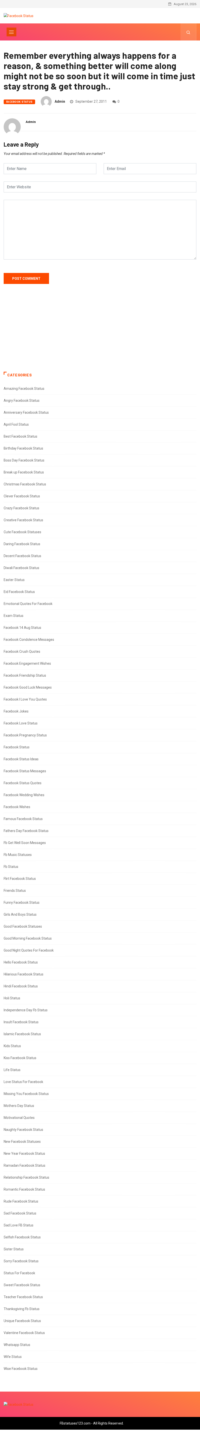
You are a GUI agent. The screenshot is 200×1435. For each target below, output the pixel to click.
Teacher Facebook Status (23, 1297)
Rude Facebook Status (21, 1201)
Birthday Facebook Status (23, 448)
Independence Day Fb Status (26, 1010)
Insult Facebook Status (21, 1022)
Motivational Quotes (19, 1118)
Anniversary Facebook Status (26, 412)
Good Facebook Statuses (23, 926)
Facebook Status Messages (25, 771)
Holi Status (12, 998)
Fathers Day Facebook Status (26, 831)
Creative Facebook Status (23, 520)
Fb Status (11, 867)
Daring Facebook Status (22, 544)
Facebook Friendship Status (25, 675)
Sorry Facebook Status (21, 1261)
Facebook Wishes (17, 807)
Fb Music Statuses (18, 855)
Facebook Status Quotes (22, 783)
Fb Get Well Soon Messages (25, 843)
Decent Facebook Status (22, 556)
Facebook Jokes (16, 711)
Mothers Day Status (19, 1106)
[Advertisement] (100, 333)
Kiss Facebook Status (20, 1058)
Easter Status (14, 580)
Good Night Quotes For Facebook (29, 950)
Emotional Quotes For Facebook (28, 604)
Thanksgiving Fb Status (22, 1309)
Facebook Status (19, 101)
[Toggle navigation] (11, 32)
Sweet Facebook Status (22, 1285)
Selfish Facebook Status (22, 1237)
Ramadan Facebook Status (24, 1165)
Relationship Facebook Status (26, 1177)
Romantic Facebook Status (24, 1189)
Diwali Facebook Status (21, 568)
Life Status (12, 1070)
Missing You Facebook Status (26, 1094)
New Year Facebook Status (24, 1153)
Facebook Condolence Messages (29, 640)
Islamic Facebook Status (22, 1034)
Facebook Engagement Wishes (27, 663)
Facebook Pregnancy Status (25, 735)
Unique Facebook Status (22, 1321)
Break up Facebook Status (24, 472)
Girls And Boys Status (20, 914)
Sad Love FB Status (18, 1225)
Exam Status (13, 616)
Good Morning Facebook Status (28, 938)
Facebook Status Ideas (21, 759)
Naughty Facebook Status (23, 1130)
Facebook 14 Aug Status (22, 628)
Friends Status (15, 891)
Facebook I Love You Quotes (25, 699)
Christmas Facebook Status (25, 484)
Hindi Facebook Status (21, 986)
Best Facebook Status (20, 436)
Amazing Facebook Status (24, 389)
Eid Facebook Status (19, 592)
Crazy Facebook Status (21, 508)
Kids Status (12, 1046)
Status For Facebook (19, 1273)
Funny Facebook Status (22, 902)
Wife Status (13, 1357)
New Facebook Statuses (22, 1142)
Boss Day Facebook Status (24, 460)
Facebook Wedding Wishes (24, 795)
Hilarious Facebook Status (23, 974)
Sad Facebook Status (20, 1213)
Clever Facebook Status (22, 496)
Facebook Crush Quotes (22, 651)
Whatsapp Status (17, 1345)
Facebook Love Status (21, 723)
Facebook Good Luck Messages (28, 687)
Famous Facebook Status (23, 819)
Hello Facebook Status (21, 962)
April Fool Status (16, 424)
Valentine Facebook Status (24, 1333)
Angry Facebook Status (22, 400)
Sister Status (14, 1249)
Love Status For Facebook (23, 1082)
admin (60, 101)
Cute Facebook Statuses (22, 532)
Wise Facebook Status (21, 1369)
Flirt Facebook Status (20, 879)
